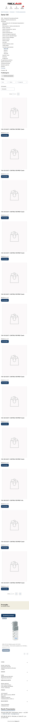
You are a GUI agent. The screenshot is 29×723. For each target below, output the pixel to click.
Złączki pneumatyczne (6, 61)
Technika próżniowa (5, 63)
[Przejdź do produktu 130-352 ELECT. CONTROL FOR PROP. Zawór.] (14, 442)
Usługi (2, 675)
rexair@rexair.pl (15, 714)
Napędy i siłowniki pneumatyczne (8, 19)
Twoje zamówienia (5, 704)
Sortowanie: (3, 86)
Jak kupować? (4, 693)
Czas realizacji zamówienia (7, 686)
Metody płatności (5, 683)
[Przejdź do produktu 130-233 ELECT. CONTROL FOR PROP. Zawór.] (14, 195)
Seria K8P (6, 53)
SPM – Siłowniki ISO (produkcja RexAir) (9, 18)
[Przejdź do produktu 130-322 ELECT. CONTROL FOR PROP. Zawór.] (14, 360)
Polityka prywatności (5, 697)
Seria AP (5, 50)
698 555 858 (6, 714)
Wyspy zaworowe (6, 27)
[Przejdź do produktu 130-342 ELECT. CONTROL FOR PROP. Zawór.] (14, 401)
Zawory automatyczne (7, 32)
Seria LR (5, 52)
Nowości (3, 66)
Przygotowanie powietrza (6, 60)
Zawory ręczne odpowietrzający (9, 35)
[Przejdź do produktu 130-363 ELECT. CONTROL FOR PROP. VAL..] (14, 484)
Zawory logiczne (6, 30)
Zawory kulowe (5, 40)
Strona (10, 93)
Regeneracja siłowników (6, 677)
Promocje (3, 68)
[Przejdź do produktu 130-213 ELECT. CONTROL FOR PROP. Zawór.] (14, 113)
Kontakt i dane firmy (5, 665)
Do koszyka (5, 135)
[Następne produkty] (16, 593)
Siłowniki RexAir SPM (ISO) (7, 676)
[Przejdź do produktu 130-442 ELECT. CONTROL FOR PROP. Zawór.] (14, 566)
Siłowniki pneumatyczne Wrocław (8, 668)
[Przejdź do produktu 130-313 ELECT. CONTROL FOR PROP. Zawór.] (14, 319)
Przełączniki (5, 58)
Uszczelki (4, 42)
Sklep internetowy (13, 721)
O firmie (3, 669)
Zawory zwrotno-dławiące (8, 37)
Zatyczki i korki (5, 55)
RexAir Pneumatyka (4, 11)
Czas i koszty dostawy (6, 684)
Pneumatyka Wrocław (6, 666)
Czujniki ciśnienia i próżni (7, 43)
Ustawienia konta (5, 705)
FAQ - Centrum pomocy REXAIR (8, 694)
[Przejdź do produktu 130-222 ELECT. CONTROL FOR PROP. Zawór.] (14, 154)
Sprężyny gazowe (5, 64)
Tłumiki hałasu (5, 45)
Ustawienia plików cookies (7, 698)
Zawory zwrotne (6, 39)
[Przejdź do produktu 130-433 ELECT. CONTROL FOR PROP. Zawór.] (14, 525)
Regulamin (3, 696)
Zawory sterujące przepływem (9, 34)
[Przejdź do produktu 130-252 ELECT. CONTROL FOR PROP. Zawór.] (14, 278)
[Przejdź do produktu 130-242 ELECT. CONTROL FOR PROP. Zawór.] (14, 236)
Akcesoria (4, 56)
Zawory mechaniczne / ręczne (9, 29)
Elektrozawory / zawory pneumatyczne (11, 26)
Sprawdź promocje (8, 615)
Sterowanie (12, 11)
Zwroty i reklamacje (5, 687)
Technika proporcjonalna (20, 11)
